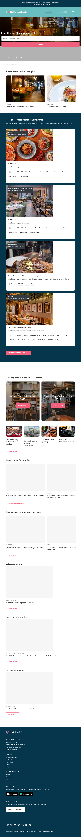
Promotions (10, 706)
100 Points (12, 163)
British (34, 228)
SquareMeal (16, 12)
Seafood (65, 228)
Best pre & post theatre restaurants (66, 440)
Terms (8, 764)
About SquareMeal (11, 757)
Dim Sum (19, 336)
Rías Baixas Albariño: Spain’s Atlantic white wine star (24, 709)
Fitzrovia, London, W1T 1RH (16, 246)
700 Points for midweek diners (19, 327)
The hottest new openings (47, 440)
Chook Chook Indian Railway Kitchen (14, 58)
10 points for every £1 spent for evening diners (25, 275)
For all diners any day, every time (18, 167)
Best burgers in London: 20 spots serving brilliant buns (24, 547)
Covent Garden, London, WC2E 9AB (18, 297)
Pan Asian (11, 339)
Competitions (11, 600)
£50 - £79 (20, 284)
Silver (13, 172)
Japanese (59, 336)
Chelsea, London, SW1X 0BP (20, 190)
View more (12, 452)
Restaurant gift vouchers (13, 742)
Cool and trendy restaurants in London (12, 441)
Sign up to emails (15, 809)
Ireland (8, 774)
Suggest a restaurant (12, 750)
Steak (32, 284)
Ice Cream (40, 172)
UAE (7, 779)
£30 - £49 (20, 172)
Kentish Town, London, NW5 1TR (17, 133)
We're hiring (9, 762)
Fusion (26, 336)
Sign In (48, 12)
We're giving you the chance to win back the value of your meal (40, 4)
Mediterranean (55, 172)
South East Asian (13, 232)
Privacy (8, 767)
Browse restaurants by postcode (15, 745)
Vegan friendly (12, 176)
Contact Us (9, 759)
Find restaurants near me (13, 747)
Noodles (66, 336)
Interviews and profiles (15, 653)
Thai (34, 339)
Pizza (63, 172)
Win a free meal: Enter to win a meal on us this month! (25, 495)
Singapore (9, 777)
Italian (47, 172)
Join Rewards (61, 12)
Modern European (55, 228)
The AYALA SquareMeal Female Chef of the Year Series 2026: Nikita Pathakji (33, 655)
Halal (44, 336)
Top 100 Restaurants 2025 (23, 398)
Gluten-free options (30, 172)
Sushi (29, 339)
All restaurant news (17, 503)
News (8, 493)
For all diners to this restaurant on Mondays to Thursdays (26, 331)
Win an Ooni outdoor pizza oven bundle (20, 602)
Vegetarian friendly (23, 176)
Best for (9, 545)
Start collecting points (18, 353)
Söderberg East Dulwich (56, 106)
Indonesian (51, 336)
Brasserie (27, 228)
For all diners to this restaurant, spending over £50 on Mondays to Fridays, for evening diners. (38, 279)
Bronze (13, 284)
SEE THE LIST (22, 405)
